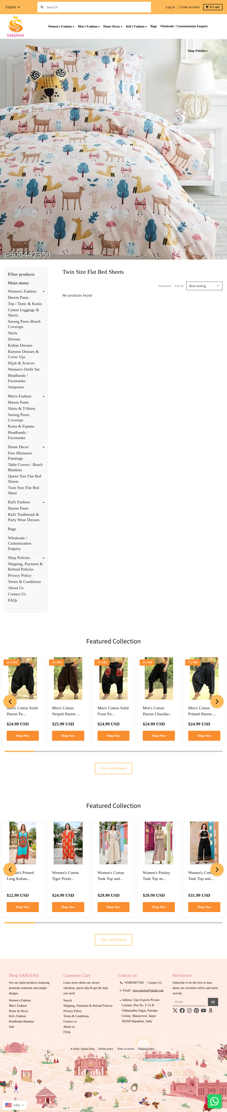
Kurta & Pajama (21, 426)
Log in (170, 7)
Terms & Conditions (24, 581)
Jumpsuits (16, 387)
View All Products (113, 768)
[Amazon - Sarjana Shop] (210, 1010)
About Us (15, 588)
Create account (189, 7)
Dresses (14, 339)
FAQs (12, 600)
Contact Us (17, 594)
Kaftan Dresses (20, 345)
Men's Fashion (19, 396)
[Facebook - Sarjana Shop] (182, 1010)
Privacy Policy (19, 575)
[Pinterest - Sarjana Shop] (196, 1010)
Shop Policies (19, 557)
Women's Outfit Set (23, 369)
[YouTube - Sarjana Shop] (203, 1010)
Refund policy (105, 1048)
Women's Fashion (22, 291)
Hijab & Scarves (21, 363)
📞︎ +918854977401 (132, 982)
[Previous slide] (10, 701)
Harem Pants (18, 297)
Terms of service (125, 1048)
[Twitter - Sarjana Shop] (175, 1010)
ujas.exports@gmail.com (148, 990)
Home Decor (18, 447)
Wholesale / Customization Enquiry (19, 543)
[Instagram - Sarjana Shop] (189, 1010)
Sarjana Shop (88, 1048)
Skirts (12, 333)
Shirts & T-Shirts (21, 408)
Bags (12, 529)
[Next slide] (217, 701)
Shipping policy (146, 1048)
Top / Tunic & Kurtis (25, 303)
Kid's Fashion (19, 502)
